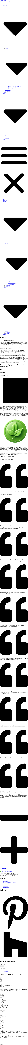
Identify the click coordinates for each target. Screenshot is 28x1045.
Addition (19, 988)
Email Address (3, 967)
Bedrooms (2, 995)
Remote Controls (11, 1036)
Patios (1, 1018)
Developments (8, 91)
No (5, 994)
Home (4, 4)
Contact (4, 139)
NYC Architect (11, 88)
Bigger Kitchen (3, 992)
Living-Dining (3, 1002)
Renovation (13, 988)
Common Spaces (3, 1000)
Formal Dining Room (4, 1007)
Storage (1, 1023)
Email (1, 964)
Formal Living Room (4, 1005)
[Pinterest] (15, 929)
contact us (3, 868)
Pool (1, 1021)
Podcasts (7, 138)
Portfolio (4, 92)
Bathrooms (2, 997)
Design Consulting (11, 87)
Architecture (5, 881)
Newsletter (7, 137)
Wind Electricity (3, 1033)
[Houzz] (15, 958)
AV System (3, 1036)
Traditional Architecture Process (14, 86)
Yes (2, 994)
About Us (5, 5)
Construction (7, 90)
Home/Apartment (3, 989)
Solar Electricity (23, 1032)
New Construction (5, 988)
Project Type (2, 986)
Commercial (11, 989)
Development (24, 989)
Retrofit (3, 1032)
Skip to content (3, 0)
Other (1, 1015)
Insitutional (17, 989)
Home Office (2, 1010)
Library (1, 1012)
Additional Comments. (5, 1043)
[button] (14, 169)
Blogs (6, 135)
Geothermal (8, 1032)
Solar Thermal (15, 1032)
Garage (1, 1026)
